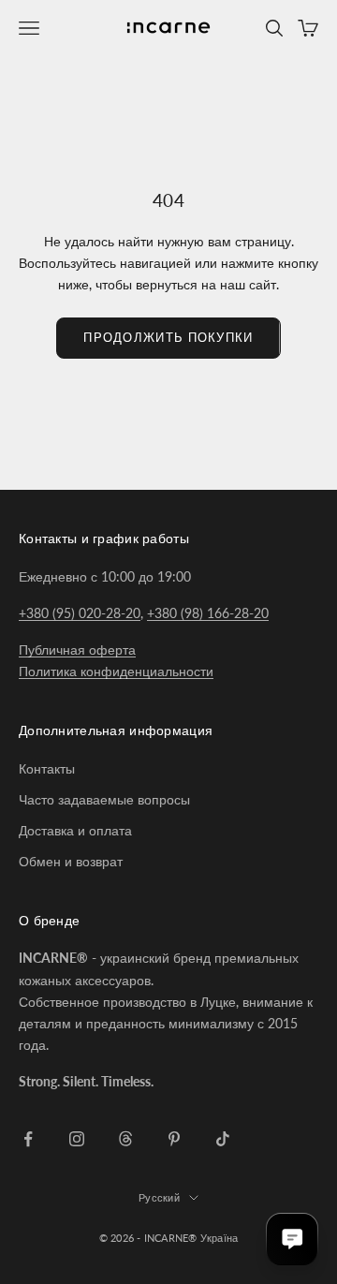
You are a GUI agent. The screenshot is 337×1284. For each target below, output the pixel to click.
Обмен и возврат (71, 861)
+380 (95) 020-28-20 (79, 613)
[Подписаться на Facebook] (28, 1138)
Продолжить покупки (168, 337)
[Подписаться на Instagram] (76, 1138)
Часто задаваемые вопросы (104, 799)
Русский (159, 1197)
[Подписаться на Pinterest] (174, 1138)
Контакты (47, 768)
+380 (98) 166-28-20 (208, 613)
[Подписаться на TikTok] (222, 1138)
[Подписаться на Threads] (125, 1138)
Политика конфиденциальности (116, 671)
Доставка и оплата (75, 830)
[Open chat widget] (292, 1239)
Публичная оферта (77, 649)
